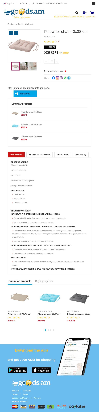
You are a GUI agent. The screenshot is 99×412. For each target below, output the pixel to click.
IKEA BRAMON (14, 311)
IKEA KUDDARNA (45, 311)
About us (15, 391)
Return (25, 394)
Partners (37, 398)
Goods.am (11, 24)
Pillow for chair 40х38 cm (31, 137)
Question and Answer (20, 398)
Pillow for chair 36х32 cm (31, 124)
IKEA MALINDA (73, 311)
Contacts (27, 391)
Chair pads (29, 24)
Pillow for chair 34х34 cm (31, 112)
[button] (11, 33)
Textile (20, 24)
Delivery (15, 394)
